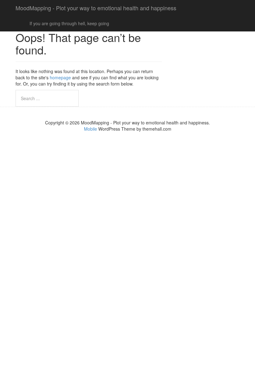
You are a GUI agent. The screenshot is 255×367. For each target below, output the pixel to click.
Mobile (90, 129)
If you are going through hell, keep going (69, 23)
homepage (60, 77)
